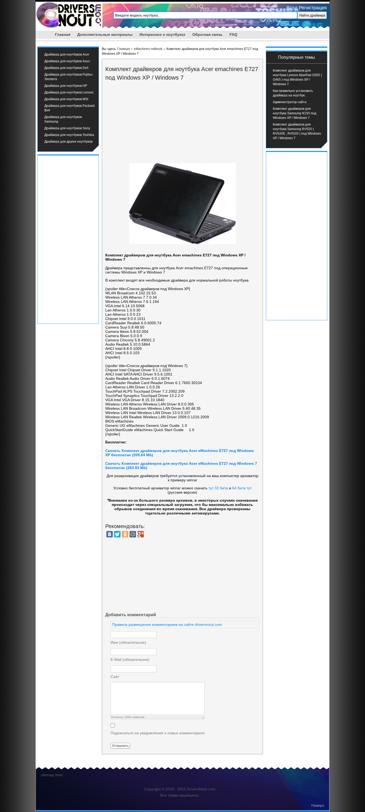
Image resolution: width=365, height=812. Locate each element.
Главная (62, 34)
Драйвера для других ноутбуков (68, 141)
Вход (292, 7)
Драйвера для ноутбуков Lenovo (69, 92)
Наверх (317, 805)
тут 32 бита (218, 488)
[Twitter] (117, 534)
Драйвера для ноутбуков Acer (66, 54)
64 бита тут (242, 488)
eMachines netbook (148, 49)
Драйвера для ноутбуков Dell (66, 68)
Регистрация (313, 7)
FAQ (233, 34)
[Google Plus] (140, 534)
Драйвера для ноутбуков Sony (67, 128)
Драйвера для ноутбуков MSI (66, 99)
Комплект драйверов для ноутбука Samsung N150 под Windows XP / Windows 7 (294, 113)
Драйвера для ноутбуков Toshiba (69, 135)
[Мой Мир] (133, 534)
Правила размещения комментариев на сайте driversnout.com (167, 624)
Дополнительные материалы (105, 34)
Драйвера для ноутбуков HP (65, 86)
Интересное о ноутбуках (162, 34)
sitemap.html (52, 775)
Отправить (120, 746)
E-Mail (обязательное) (130, 659)
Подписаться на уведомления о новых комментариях (158, 733)
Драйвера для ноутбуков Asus (67, 61)
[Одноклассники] (125, 534)
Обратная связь (207, 34)
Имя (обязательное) (128, 642)
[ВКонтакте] (109, 534)
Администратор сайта (289, 102)
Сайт (115, 676)
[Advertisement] (68, 239)
